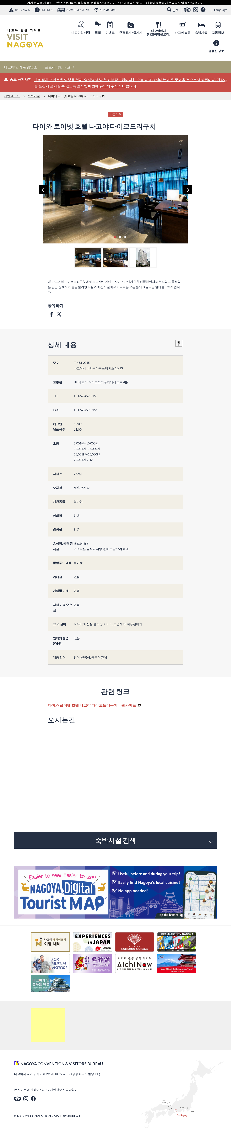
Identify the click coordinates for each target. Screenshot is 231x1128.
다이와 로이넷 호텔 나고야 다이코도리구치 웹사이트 (92, 705)
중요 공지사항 (22, 9)
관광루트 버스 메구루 (78, 9)
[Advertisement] (48, 1025)
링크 (45, 1089)
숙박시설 (34, 96)
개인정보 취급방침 (62, 1089)
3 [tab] (125, 236)
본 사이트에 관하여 (26, 1089)
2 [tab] (120, 236)
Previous (43, 189)
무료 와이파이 (108, 9)
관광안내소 (46, 9)
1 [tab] (115, 236)
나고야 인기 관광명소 (20, 67)
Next (187, 189)
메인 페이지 (12, 96)
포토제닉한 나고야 (59, 67)
